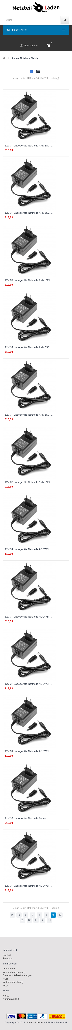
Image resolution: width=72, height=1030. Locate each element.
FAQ (5, 985)
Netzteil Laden (34, 1022)
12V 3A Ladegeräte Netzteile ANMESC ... (29, 145)
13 (36, 920)
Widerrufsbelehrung (13, 982)
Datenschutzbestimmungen (17, 975)
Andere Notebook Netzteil (25, 58)
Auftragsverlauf (11, 999)
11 (22, 920)
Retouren (7, 958)
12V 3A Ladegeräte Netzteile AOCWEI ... (28, 549)
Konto (6, 995)
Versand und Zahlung (14, 972)
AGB (5, 978)
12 (29, 920)
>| (50, 920)
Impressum (9, 968)
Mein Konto (30, 45)
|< (12, 915)
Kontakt (7, 955)
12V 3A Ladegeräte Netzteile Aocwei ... (27, 818)
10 (60, 915)
